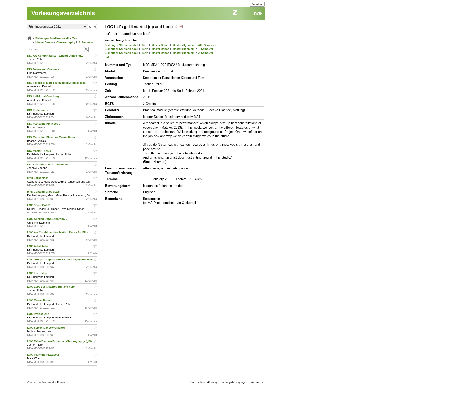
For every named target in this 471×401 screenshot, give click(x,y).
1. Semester (205, 48)
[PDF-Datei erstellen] (181, 27)
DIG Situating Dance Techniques (48, 164)
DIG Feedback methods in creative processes (56, 82)
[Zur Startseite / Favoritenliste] (29, 38)
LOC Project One (38, 313)
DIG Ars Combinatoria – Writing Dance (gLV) (56, 55)
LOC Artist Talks (38, 246)
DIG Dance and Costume (43, 69)
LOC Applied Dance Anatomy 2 (47, 218)
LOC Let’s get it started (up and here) (51, 286)
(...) (107, 56)
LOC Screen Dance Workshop (46, 327)
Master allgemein (184, 45)
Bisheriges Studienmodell (52, 38)
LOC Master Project (40, 300)
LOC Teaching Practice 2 (43, 354)
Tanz (75, 38)
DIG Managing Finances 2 (44, 123)
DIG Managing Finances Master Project (52, 137)
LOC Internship (37, 273)
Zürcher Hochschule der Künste (46, 382)
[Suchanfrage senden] (86, 49)
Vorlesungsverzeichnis (63, 13)
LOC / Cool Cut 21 (39, 205)
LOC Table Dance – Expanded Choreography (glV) (59, 341)
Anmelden (257, 4)
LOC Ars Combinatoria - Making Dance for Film (58, 232)
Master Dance (44, 42)
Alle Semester (207, 45)
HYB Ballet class (38, 178)
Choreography (65, 42)
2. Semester (205, 52)
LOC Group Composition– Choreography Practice (59, 259)
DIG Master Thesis (39, 150)
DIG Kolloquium (38, 110)
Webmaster (258, 382)
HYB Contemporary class (43, 191)
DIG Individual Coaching (43, 96)
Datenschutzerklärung (203, 382)
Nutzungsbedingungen (234, 382)
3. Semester (86, 42)
